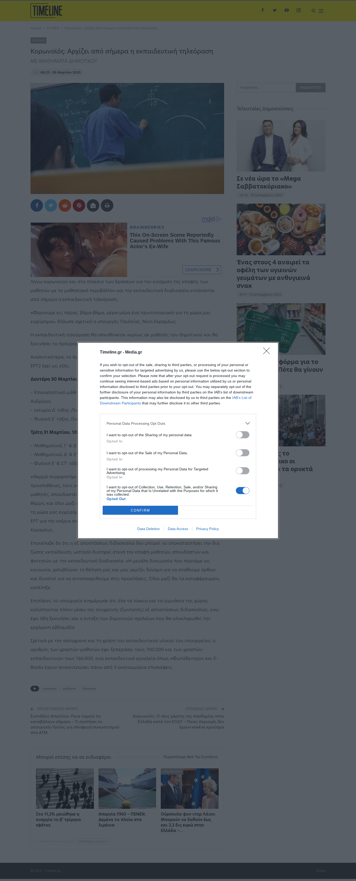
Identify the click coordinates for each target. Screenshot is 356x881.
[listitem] (178, 423)
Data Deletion (148, 529)
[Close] (268, 352)
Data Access (178, 529)
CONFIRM (140, 510)
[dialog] (178, 440)
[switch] (242, 434)
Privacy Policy (207, 529)
